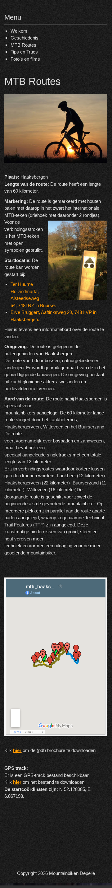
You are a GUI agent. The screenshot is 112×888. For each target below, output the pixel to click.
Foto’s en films (25, 59)
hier (17, 750)
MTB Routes (23, 45)
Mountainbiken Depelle (72, 873)
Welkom (19, 31)
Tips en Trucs (24, 51)
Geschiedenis (24, 37)
